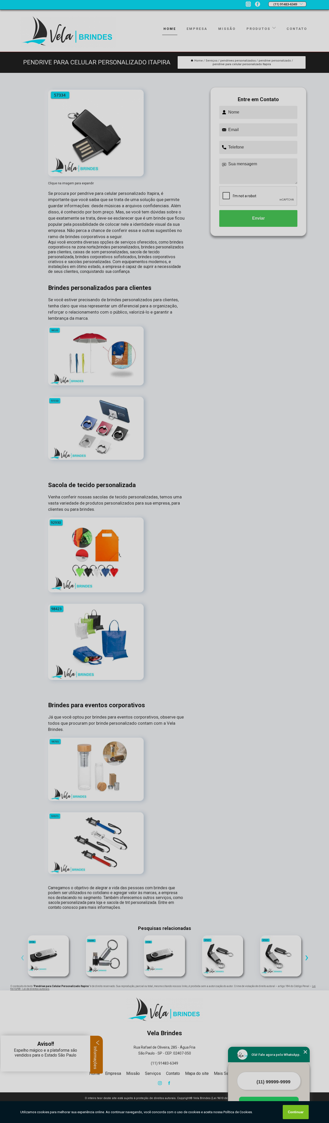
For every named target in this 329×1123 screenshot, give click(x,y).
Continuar (296, 1112)
